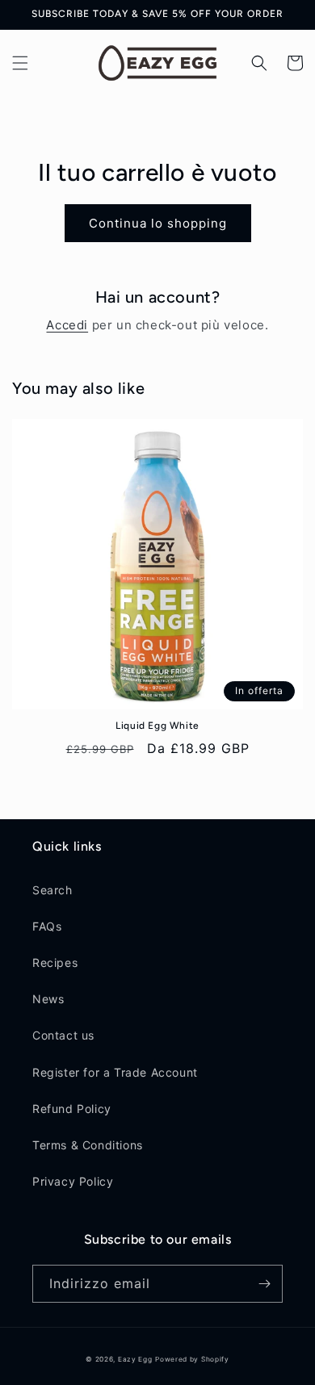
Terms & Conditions (87, 1145)
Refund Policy (71, 1108)
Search (52, 890)
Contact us (63, 1035)
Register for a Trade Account (115, 1072)
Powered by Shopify (192, 1359)
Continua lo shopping (158, 223)
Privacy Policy (72, 1181)
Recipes (55, 962)
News (48, 999)
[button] (20, 63)
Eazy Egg (135, 1359)
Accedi (67, 325)
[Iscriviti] (264, 1284)
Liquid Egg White (158, 725)
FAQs (46, 926)
